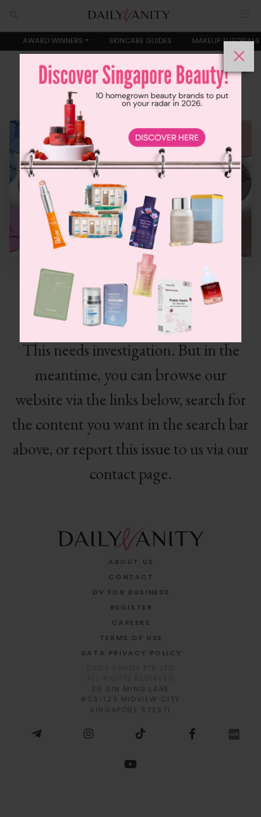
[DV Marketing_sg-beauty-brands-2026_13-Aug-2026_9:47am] (130, 429)
